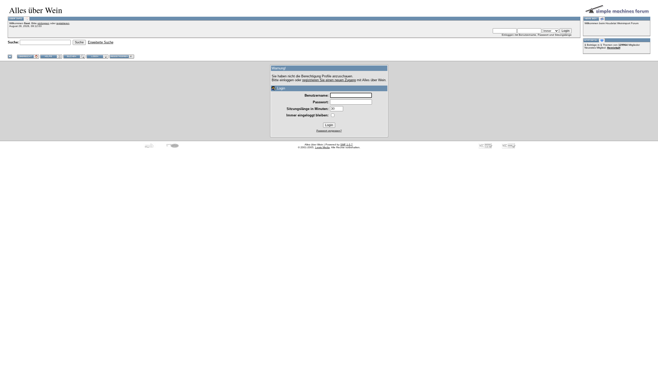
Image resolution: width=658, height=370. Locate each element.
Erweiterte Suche (100, 42)
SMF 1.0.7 (346, 144)
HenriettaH (613, 47)
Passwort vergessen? (329, 130)
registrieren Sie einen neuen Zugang (329, 80)
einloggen (43, 23)
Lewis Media (322, 147)
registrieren (62, 23)
